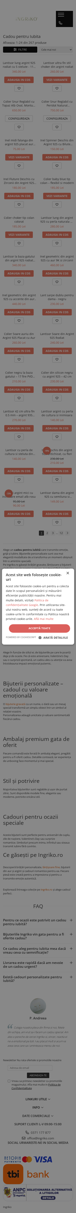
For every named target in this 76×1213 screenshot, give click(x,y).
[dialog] (38, 606)
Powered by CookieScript (21, 637)
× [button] (67, 573)
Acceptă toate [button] (39, 628)
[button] (53, 637)
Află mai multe (44, 619)
